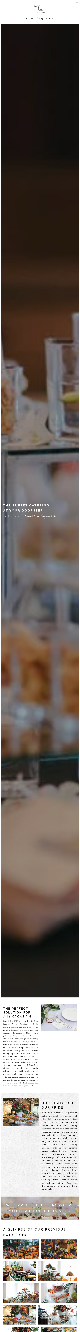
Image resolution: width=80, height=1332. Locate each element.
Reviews (45, 1186)
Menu (77, 3)
